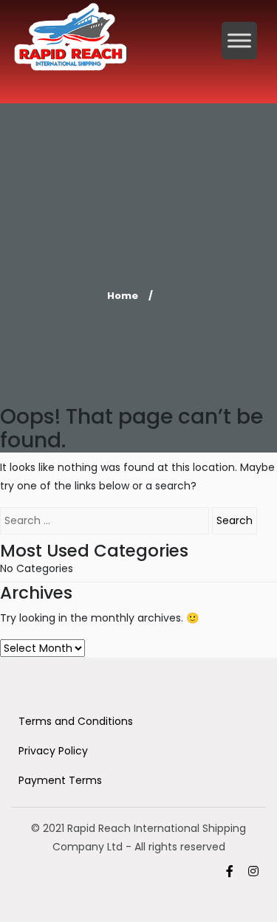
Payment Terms (60, 780)
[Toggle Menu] (239, 40)
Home (122, 296)
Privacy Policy (53, 750)
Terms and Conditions (75, 721)
